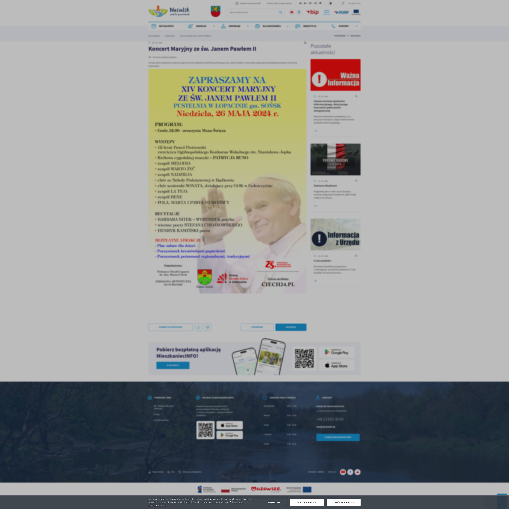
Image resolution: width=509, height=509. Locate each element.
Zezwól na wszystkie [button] (344, 502)
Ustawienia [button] (274, 502)
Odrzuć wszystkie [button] (307, 502)
